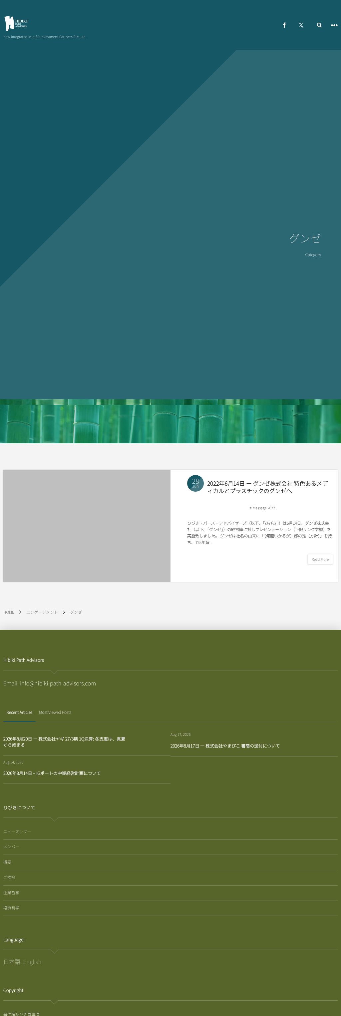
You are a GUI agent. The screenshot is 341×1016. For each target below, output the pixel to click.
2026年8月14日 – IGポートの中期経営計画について (52, 773)
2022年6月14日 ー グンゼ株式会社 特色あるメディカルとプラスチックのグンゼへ (267, 487)
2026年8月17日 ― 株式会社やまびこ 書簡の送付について (225, 745)
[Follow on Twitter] (301, 25)
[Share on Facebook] (284, 25)
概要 (7, 862)
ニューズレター (17, 832)
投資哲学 (11, 908)
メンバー (11, 847)
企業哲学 (11, 893)
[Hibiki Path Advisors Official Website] (15, 23)
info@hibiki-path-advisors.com (58, 683)
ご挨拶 (9, 877)
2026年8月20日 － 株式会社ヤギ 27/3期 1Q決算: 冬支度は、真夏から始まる (64, 741)
